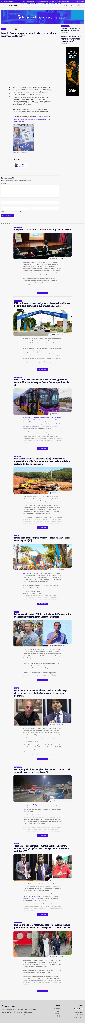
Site (32, 206)
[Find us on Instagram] (66, 5)
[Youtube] (79, 1009)
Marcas (21, 6)
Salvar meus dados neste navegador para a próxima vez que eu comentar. (16, 211)
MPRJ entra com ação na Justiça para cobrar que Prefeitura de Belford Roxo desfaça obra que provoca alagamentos (71, 39)
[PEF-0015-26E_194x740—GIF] (72, 71)
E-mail (2, 206)
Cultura (52, 3)
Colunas (22, 3)
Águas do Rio (17, 456)
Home (2, 26)
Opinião (58, 3)
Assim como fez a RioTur (29, 573)
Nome (2, 200)
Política (27, 3)
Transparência (38, 3)
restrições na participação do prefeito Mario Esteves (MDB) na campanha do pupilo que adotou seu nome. (31, 119)
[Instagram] (77, 1009)
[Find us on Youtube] (71, 5)
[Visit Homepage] (11, 5)
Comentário (3, 183)
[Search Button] (75, 5)
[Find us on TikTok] (69, 5)
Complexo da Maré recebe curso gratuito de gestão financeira (71, 29)
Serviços (46, 3)
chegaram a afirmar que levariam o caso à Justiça (49, 904)
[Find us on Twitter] (64, 5)
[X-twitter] (75, 1009)
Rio (32, 3)
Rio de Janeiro (18, 227)
